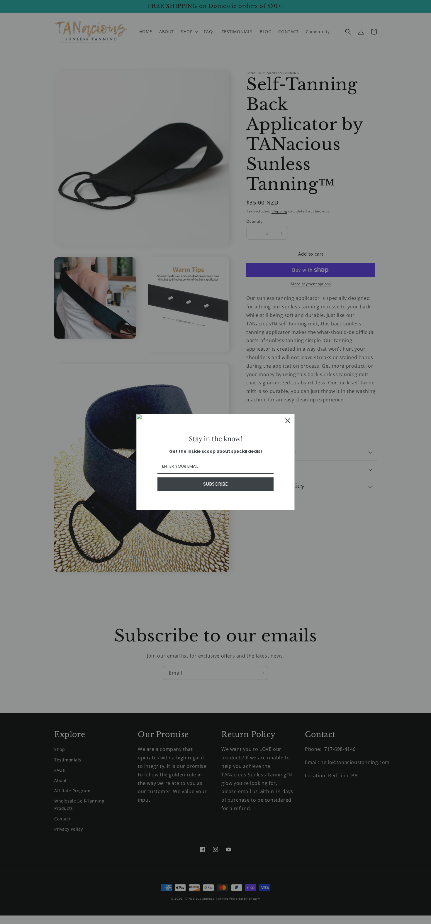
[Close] (288, 421)
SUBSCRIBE (215, 484)
